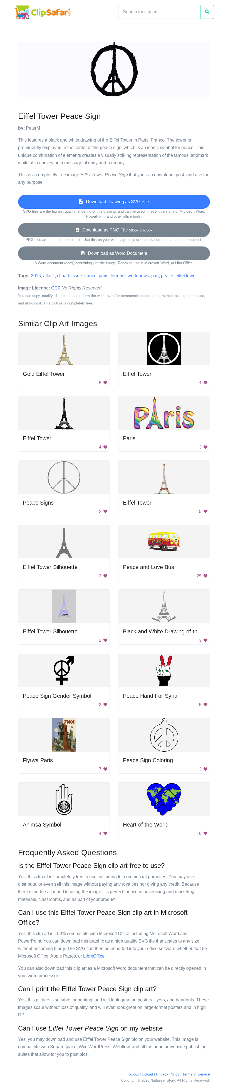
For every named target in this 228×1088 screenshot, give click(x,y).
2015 (36, 275)
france (90, 275)
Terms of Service (196, 1074)
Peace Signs (38, 503)
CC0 (55, 288)
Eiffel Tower (137, 374)
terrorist (118, 275)
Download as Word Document (116, 253)
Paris (129, 438)
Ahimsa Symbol (42, 825)
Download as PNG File (116, 230)
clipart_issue (69, 275)
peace (167, 275)
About (134, 1074)
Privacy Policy (167, 1074)
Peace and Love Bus (148, 567)
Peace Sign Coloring (148, 760)
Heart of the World (145, 825)
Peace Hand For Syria (150, 696)
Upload (147, 1074)
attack (49, 275)
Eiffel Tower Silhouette (50, 567)
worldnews (138, 275)
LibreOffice (94, 956)
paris (103, 275)
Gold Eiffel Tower (44, 374)
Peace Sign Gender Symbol (57, 696)
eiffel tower (186, 275)
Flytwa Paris (38, 760)
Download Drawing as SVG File (116, 201)
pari (155, 275)
